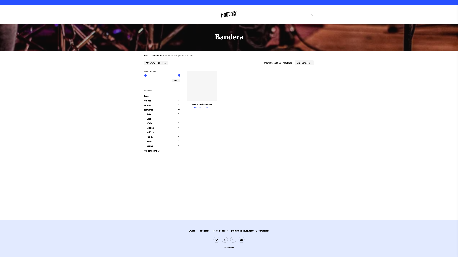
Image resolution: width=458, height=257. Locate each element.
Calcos (147, 100)
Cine (149, 119)
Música (150, 128)
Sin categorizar (151, 151)
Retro (149, 141)
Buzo (146, 96)
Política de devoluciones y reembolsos (250, 231)
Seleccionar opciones (202, 108)
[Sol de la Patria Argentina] (202, 86)
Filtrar (176, 80)
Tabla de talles (220, 231)
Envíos (192, 231)
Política (150, 132)
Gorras (147, 105)
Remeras (148, 110)
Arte (149, 114)
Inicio (146, 55)
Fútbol (150, 123)
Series (150, 146)
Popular (150, 137)
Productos (157, 55)
